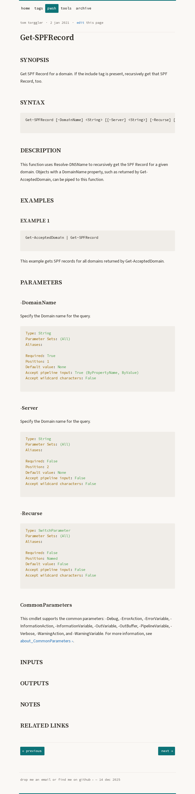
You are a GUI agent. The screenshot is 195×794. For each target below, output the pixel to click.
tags (38, 8)
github (85, 780)
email (46, 780)
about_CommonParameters (45, 641)
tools (66, 8)
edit (80, 23)
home (25, 8)
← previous (31, 751)
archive (83, 8)
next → (167, 751)
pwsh (51, 8)
